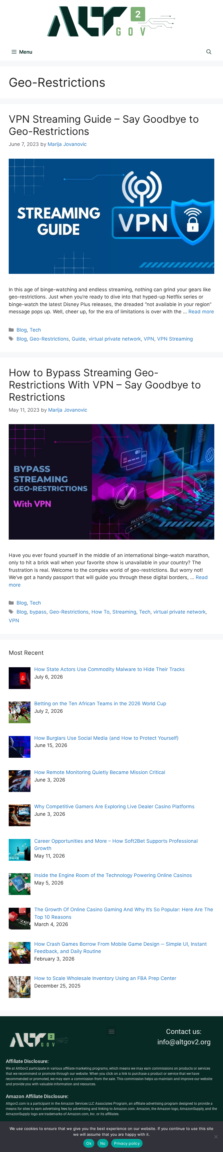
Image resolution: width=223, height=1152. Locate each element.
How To (100, 612)
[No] (216, 1137)
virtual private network (115, 339)
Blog (22, 330)
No (103, 1143)
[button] (111, 1031)
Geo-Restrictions (49, 339)
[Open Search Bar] (209, 52)
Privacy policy (127, 1143)
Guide (79, 339)
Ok (88, 1143)
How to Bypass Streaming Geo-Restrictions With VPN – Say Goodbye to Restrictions (105, 384)
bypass (38, 612)
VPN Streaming (175, 339)
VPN (149, 339)
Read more (201, 311)
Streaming (124, 612)
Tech (35, 330)
